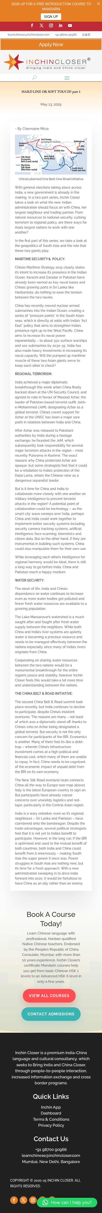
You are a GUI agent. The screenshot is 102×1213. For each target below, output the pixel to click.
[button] (67, 1202)
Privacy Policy (51, 1125)
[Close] (98, 3)
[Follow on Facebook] (32, 25)
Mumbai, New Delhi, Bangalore (51, 1161)
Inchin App (51, 1107)
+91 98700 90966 (66, 34)
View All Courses (49, 995)
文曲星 (86, 34)
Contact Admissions (51, 1014)
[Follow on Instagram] (51, 25)
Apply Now (51, 44)
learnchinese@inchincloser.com (29, 34)
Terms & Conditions (51, 1119)
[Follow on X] (41, 25)
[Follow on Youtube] (70, 25)
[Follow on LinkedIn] (60, 25)
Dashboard (51, 1113)
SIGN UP (51, 17)
